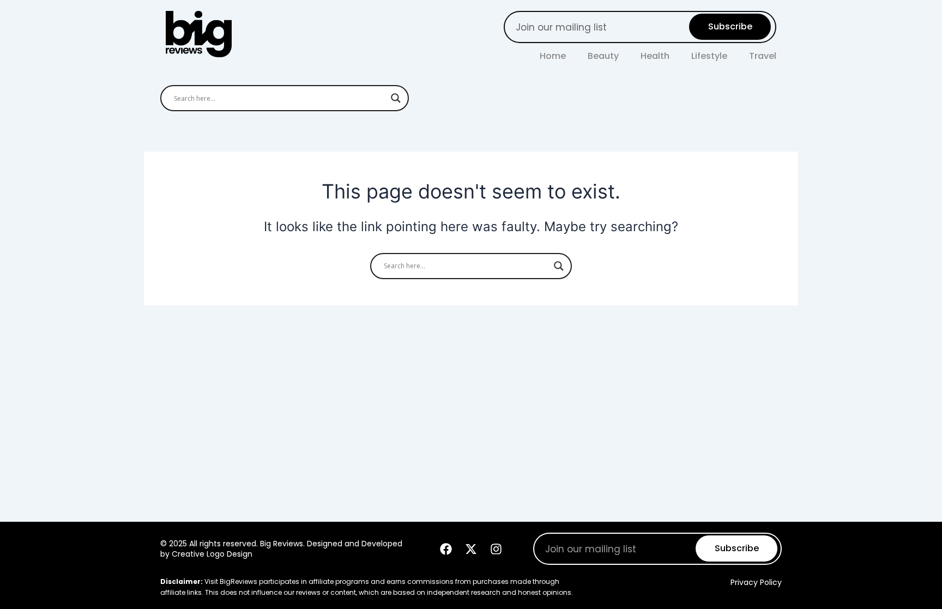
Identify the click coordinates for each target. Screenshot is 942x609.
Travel (762, 56)
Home (553, 56)
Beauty (603, 56)
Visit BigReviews (231, 581)
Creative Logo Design (212, 553)
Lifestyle (709, 56)
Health (655, 56)
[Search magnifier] (395, 98)
